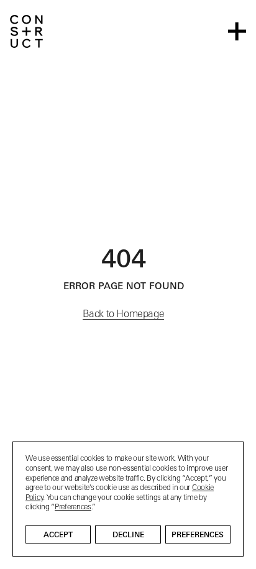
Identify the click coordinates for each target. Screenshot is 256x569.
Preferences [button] (73, 507)
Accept (58, 535)
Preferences (197, 535)
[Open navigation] (237, 31)
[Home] (26, 31)
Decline (128, 535)
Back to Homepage (124, 315)
